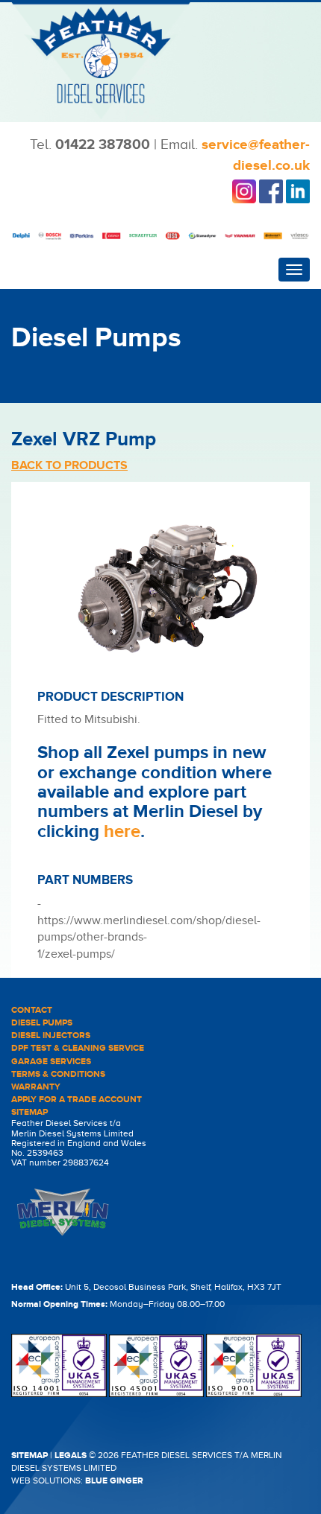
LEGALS (70, 1455)
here (122, 831)
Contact (31, 1010)
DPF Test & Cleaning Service (77, 1048)
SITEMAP (29, 1455)
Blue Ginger (114, 1480)
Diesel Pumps (41, 1022)
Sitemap (29, 1112)
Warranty (35, 1086)
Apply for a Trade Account (76, 1099)
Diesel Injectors (50, 1035)
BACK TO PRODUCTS (69, 465)
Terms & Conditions (58, 1074)
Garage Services (51, 1061)
